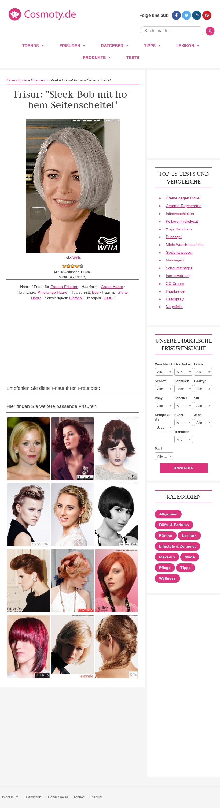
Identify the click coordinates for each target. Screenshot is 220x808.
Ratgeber (112, 45)
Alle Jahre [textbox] (203, 423)
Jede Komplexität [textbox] (165, 427)
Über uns (96, 797)
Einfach (75, 298)
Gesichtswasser (179, 252)
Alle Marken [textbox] (165, 456)
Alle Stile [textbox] (202, 406)
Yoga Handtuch (179, 229)
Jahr (197, 415)
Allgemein (168, 514)
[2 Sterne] (68, 266)
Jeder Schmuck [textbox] (185, 389)
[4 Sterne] (77, 266)
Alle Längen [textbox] (204, 372)
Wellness (167, 578)
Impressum (10, 797)
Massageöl (175, 260)
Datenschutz (32, 797)
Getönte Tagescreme (183, 206)
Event (178, 415)
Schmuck (181, 381)
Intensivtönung (178, 276)
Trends (30, 45)
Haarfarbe (182, 364)
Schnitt (160, 381)
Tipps (150, 45)
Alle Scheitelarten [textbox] (185, 406)
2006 (108, 298)
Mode (190, 557)
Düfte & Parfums (174, 525)
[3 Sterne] (73, 266)
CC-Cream (175, 283)
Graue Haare (112, 287)
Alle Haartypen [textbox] (204, 389)
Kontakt (78, 797)
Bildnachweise (57, 797)
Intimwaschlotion (180, 213)
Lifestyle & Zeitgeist (177, 546)
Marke (159, 449)
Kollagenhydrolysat (182, 221)
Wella (76, 257)
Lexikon (185, 45)
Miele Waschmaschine (185, 244)
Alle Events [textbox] (185, 423)
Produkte (94, 57)
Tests (132, 57)
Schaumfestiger (179, 268)
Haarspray (175, 299)
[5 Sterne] (81, 266)
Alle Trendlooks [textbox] (185, 440)
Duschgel (174, 237)
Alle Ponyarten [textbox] (165, 406)
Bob (95, 292)
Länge (198, 364)
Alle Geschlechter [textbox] (165, 372)
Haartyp (200, 381)
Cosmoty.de (16, 80)
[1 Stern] (64, 266)
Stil (196, 398)
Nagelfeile (174, 307)
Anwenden (183, 468)
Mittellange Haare (52, 292)
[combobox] (164, 372)
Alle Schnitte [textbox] (165, 389)
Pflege (165, 568)
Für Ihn (165, 535)
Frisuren (70, 45)
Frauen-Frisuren (64, 287)
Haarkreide (175, 291)
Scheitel (180, 398)
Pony (159, 398)
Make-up (167, 557)
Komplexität (162, 417)
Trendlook (181, 432)
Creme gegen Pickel (183, 198)
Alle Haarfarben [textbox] (185, 372)
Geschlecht (163, 364)
